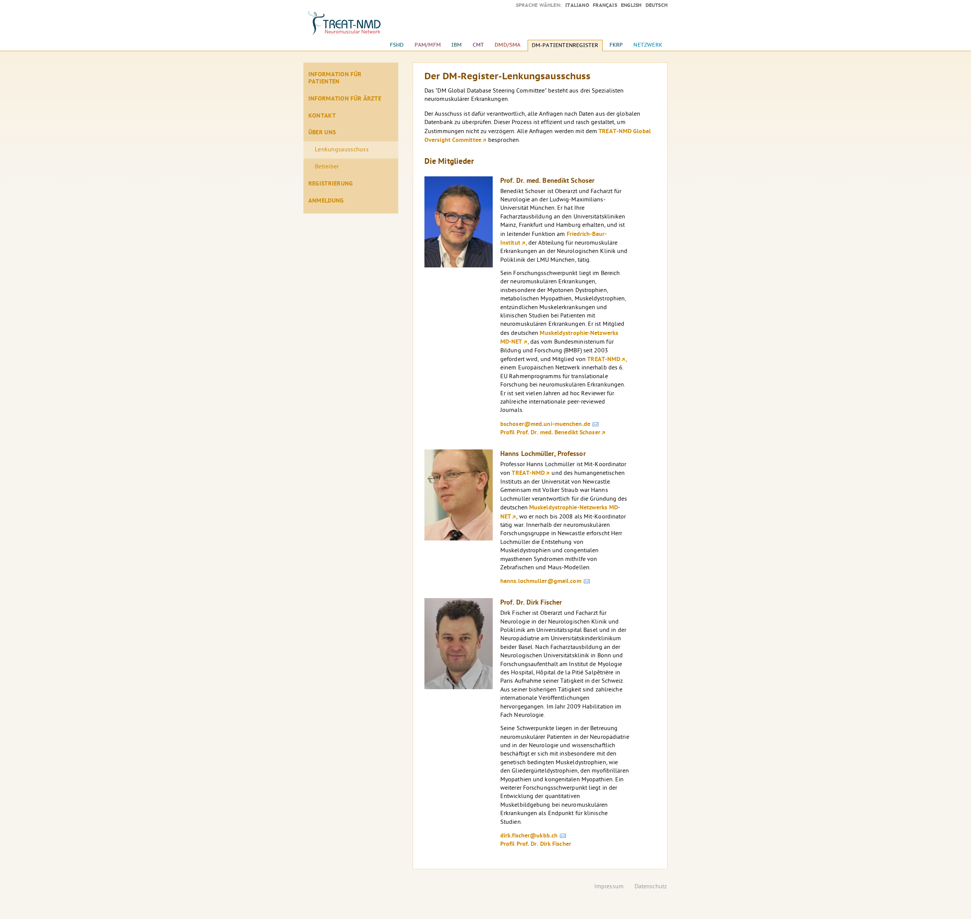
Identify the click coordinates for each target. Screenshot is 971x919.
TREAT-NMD (603, 359)
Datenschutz (651, 887)
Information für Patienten (335, 78)
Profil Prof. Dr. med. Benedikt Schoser (550, 433)
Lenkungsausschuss (342, 150)
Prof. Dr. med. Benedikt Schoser (547, 181)
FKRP (616, 45)
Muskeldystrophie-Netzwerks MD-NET (559, 338)
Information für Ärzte (344, 99)
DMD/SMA (507, 45)
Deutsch (657, 5)
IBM (456, 45)
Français (605, 5)
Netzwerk (647, 45)
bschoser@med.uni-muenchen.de (545, 424)
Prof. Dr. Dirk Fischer (531, 603)
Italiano (577, 5)
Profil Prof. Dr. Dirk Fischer (535, 844)
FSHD (397, 45)
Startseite (350, 27)
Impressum (609, 887)
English (631, 5)
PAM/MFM (428, 45)
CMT (478, 45)
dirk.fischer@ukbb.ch (529, 836)
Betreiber (327, 167)
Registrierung (330, 184)
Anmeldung (326, 201)
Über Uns (322, 133)
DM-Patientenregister (565, 45)
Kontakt (322, 116)
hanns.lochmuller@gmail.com (540, 581)
